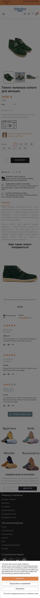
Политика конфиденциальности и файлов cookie (20, 593)
